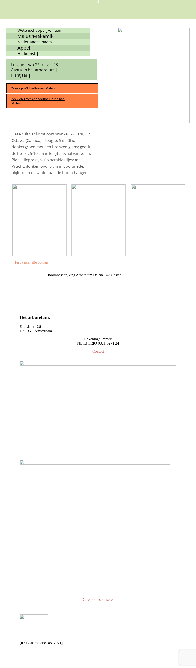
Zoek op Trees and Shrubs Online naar (38, 101)
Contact (98, 351)
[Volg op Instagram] (23, 586)
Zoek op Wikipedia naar (33, 88)
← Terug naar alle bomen (29, 262)
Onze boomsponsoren (98, 599)
